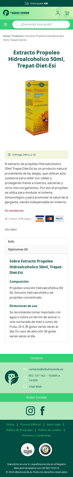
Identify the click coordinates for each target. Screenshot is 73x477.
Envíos (10, 424)
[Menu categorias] (7, 24)
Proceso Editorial (30, 424)
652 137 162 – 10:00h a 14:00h (44, 378)
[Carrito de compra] (67, 13)
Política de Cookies (49, 430)
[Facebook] (42, 410)
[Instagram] (30, 410)
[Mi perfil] (58, 13)
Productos (18, 36)
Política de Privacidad (19, 430)
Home (6, 36)
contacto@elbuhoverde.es (46, 369)
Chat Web (35, 386)
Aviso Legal (54, 424)
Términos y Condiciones (36, 435)
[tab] (11, 242)
